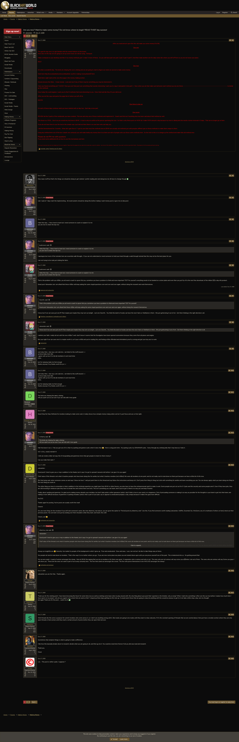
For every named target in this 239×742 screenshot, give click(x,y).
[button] (46, 12)
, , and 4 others (53, 316)
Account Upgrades (73, 12)
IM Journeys (8, 127)
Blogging (7, 58)
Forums (11, 12)
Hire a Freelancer (9, 124)
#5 (232, 241)
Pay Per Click (8, 134)
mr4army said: (43, 437)
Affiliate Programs (10, 120)
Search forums (21, 16)
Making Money (9, 131)
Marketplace (21, 12)
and (47, 290)
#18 (232, 614)
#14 (232, 465)
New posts (11, 16)
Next (33, 36)
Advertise (31, 12)
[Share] (230, 40)
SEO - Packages (9, 99)
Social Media (8, 65)
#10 (232, 370)
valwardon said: (44, 326)
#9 (232, 349)
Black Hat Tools (9, 61)
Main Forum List (9, 44)
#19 (232, 636)
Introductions (8, 157)
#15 (232, 526)
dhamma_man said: (45, 530)
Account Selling (9, 75)
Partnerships (85, 12)
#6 (232, 265)
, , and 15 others (51, 149)
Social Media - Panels (11, 106)
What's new (40, 12)
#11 (232, 392)
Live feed (4, 16)
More (6, 113)
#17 (232, 593)
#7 (232, 296)
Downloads (8, 68)
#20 (232, 658)
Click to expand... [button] (136, 545)
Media (50, 12)
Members (60, 12)
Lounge (6, 160)
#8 (232, 322)
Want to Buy (8, 141)
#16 (232, 571)
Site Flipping (8, 137)
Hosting (7, 85)
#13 (232, 433)
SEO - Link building (10, 96)
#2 (232, 175)
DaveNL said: (43, 300)
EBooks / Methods (10, 82)
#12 (232, 411)
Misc (5, 89)
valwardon (28, 33)
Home (4, 12)
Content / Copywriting (11, 79)
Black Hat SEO (9, 47)
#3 (232, 197)
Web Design (8, 110)
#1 (232, 40)
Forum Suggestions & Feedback (11, 152)
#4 (232, 219)
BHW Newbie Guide (11, 54)
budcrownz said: (44, 245)
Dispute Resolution (10, 148)
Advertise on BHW (129, 162)
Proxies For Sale (9, 92)
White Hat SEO (9, 51)
